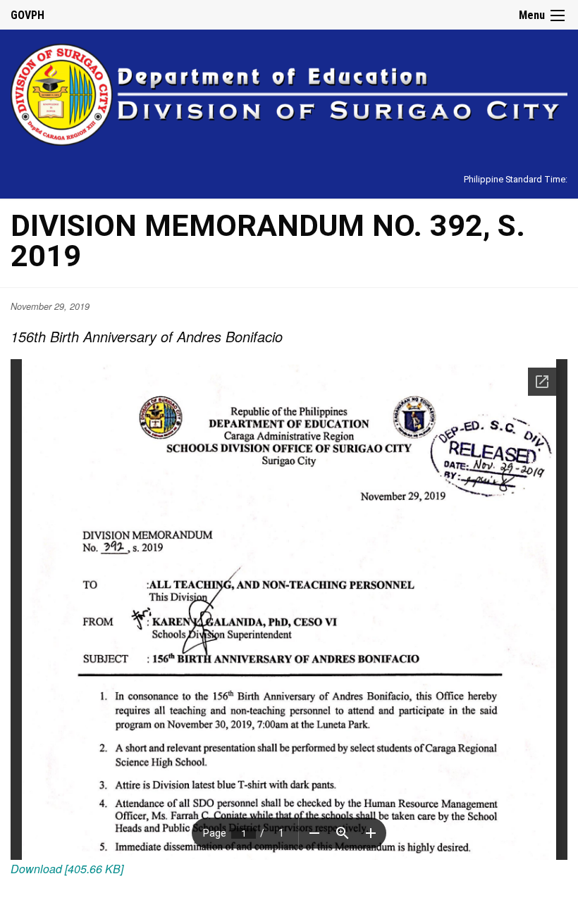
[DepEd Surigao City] (289, 93)
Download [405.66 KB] (67, 869)
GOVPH (27, 15)
